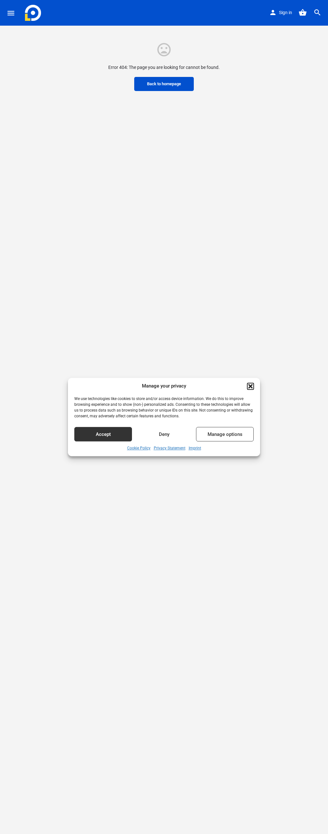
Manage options (225, 434)
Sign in (285, 12)
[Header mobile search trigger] (317, 12)
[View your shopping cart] (303, 12)
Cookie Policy (139, 448)
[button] (250, 386)
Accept (103, 434)
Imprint (195, 448)
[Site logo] (34, 13)
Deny (164, 434)
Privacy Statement (169, 448)
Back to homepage (164, 83)
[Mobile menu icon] (10, 13)
